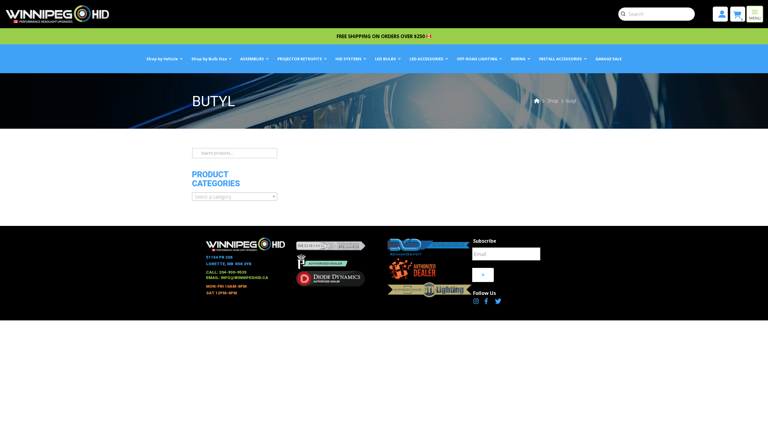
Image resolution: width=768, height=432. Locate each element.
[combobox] (234, 196)
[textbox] (234, 197)
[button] (754, 14)
